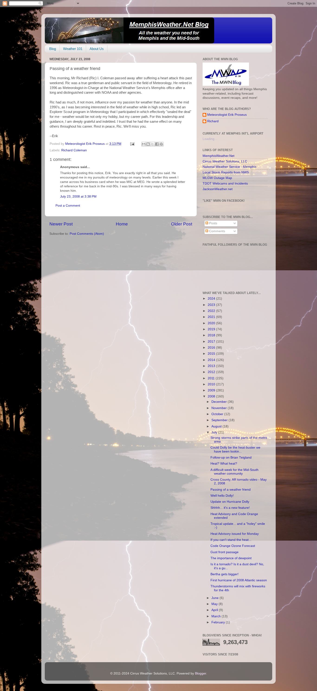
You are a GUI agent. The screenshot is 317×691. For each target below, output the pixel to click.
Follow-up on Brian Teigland (231, 457)
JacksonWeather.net (218, 189)
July (214, 432)
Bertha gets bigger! (224, 574)
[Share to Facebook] (157, 144)
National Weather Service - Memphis (229, 167)
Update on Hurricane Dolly (229, 501)
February (218, 622)
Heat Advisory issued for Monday (234, 534)
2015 (212, 353)
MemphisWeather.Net (218, 156)
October (217, 414)
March (216, 616)
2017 (212, 341)
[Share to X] (152, 144)
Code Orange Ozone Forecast (232, 546)
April (215, 610)
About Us (97, 49)
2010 (212, 384)
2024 (212, 298)
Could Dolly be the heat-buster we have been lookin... (235, 449)
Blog (52, 49)
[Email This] (143, 144)
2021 (212, 317)
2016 (212, 347)
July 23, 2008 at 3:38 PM (78, 196)
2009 (212, 390)
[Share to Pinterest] (161, 144)
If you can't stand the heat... (230, 540)
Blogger (200, 673)
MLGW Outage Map (217, 178)
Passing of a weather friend (230, 489)
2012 (212, 372)
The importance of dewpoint (231, 558)
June (215, 598)
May (215, 604)
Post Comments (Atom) (87, 233)
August (217, 426)
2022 (212, 311)
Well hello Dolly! (222, 495)
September (220, 420)
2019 (212, 329)
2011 (212, 378)
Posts (212, 223)
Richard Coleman (74, 150)
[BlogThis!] (148, 144)
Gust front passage (224, 552)
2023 (212, 305)
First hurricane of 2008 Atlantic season (238, 580)
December (219, 401)
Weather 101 (72, 49)
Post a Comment (67, 205)
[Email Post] (132, 143)
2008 (212, 396)
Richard (213, 121)
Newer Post (61, 224)
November (219, 408)
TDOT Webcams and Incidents (225, 183)
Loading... (210, 139)
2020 (212, 323)
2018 (212, 335)
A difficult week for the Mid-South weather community (234, 471)
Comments (216, 231)
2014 (212, 360)
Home (122, 224)
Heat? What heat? (223, 463)
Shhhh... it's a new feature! (230, 507)
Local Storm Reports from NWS (226, 172)
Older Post (181, 224)
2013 (212, 366)
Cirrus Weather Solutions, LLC (225, 161)
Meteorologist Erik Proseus (227, 114)
